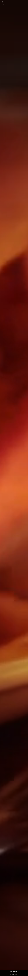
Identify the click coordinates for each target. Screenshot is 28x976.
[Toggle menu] (25, 2)
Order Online (14, 971)
